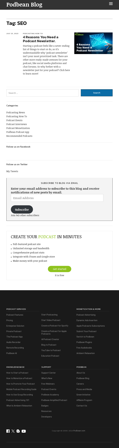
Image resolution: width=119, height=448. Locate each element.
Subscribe (22, 209)
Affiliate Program (84, 400)
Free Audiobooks (84, 348)
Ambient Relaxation (85, 353)
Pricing (9, 320)
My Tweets (12, 171)
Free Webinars (48, 384)
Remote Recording (15, 348)
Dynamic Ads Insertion (86, 320)
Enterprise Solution (15, 326)
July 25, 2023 (12, 33)
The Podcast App (14, 337)
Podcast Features (14, 315)
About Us (80, 373)
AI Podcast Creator (50, 339)
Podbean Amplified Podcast (54, 400)
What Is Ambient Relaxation (19, 406)
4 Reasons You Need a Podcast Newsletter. (40, 38)
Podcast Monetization (18, 128)
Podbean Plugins (84, 342)
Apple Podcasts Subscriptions (90, 326)
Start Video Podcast (50, 320)
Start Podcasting (49, 315)
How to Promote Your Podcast (20, 384)
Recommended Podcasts (19, 136)
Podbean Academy (50, 395)
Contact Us (81, 406)
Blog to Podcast (48, 345)
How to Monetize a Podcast (19, 378)
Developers (46, 417)
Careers (80, 384)
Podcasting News (15, 112)
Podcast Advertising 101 (17, 400)
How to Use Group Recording (19, 395)
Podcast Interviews (16, 124)
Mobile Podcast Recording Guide (21, 389)
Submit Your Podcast (86, 331)
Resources (46, 411)
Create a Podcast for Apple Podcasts (54, 332)
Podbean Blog (24, 4)
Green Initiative (83, 395)
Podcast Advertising (85, 315)
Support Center (48, 373)
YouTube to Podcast (51, 350)
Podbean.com (79, 431)
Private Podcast (13, 331)
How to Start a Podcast (17, 373)
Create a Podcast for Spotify (54, 326)
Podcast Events (14, 120)
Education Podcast (50, 356)
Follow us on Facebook (18, 146)
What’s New (46, 378)
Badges (44, 406)
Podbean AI (11, 353)
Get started (59, 269)
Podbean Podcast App (17, 132)
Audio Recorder (13, 342)
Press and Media (84, 389)
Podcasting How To (33, 33)
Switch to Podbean (85, 337)
